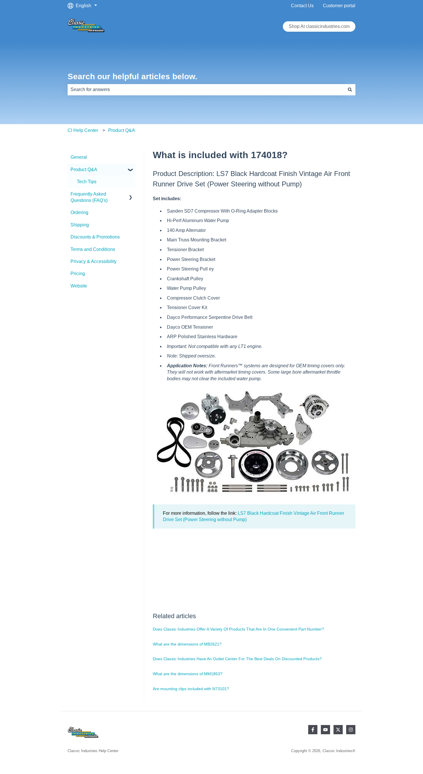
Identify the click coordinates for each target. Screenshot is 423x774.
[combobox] (206, 89)
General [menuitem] (78, 157)
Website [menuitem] (78, 285)
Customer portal (339, 5)
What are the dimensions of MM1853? (187, 673)
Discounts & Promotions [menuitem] (95, 236)
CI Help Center (83, 130)
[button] (130, 170)
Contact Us (302, 5)
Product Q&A (121, 130)
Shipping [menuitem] (79, 224)
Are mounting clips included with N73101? (191, 688)
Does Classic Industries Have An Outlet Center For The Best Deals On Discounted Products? (237, 658)
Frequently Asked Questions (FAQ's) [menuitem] (89, 197)
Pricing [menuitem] (77, 273)
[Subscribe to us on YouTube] (325, 729)
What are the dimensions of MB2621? (187, 644)
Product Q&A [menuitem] (83, 169)
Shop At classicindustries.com (319, 26)
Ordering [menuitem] (79, 212)
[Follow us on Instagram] (350, 729)
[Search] (349, 89)
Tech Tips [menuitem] (86, 181)
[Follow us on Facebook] (312, 729)
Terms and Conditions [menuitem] (92, 249)
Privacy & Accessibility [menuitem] (93, 261)
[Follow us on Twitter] (338, 729)
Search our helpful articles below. (132, 76)
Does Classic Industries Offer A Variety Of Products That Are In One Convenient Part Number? (238, 629)
